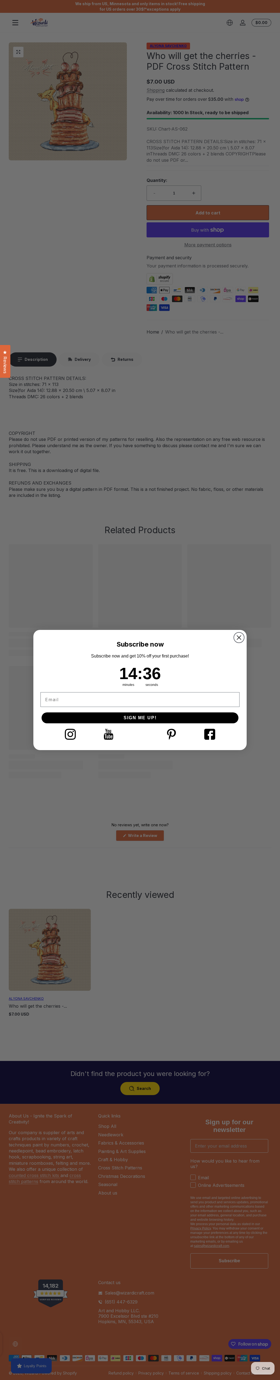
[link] (70, 734)
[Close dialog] (239, 637)
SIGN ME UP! (140, 717)
